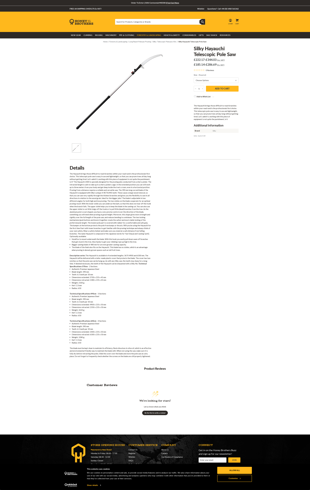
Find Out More (173, 3)
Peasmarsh (95, 449)
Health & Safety (172, 35)
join (234, 460)
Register (132, 453)
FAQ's (130, 460)
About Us (165, 450)
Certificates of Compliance (172, 457)
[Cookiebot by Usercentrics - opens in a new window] (70, 485)
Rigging (99, 35)
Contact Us (132, 450)
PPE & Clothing (126, 35)
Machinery (110, 35)
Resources (225, 35)
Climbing (88, 35)
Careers (164, 453)
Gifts (201, 35)
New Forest (107, 449)
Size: (200, 75)
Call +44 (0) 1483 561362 (223, 9)
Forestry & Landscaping (149, 35)
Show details (92, 485)
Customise (233, 478)
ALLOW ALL (234, 470)
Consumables (189, 35)
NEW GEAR (76, 35)
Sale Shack (211, 35)
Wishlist (200, 9)
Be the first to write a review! (155, 413)
